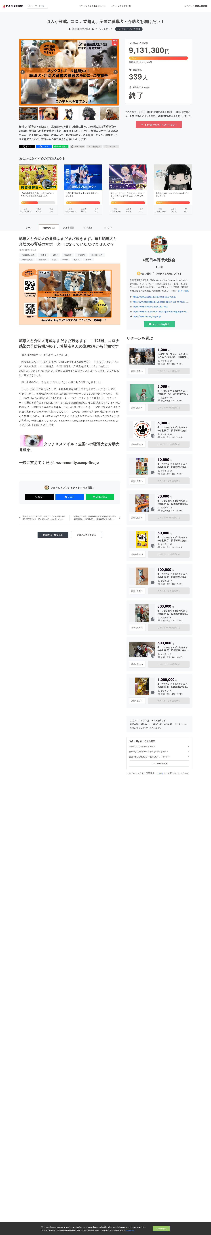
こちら (160, 773)
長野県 (65, 259)
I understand (161, 1228)
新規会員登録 (201, 6)
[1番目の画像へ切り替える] (28, 113)
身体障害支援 (27, 259)
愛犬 (54, 259)
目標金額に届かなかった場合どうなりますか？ (148, 751)
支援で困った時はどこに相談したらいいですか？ (149, 756)
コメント (108, 227)
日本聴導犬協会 (27, 255)
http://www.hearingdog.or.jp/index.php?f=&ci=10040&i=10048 (161, 301)
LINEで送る (62, 146)
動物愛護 (42, 259)
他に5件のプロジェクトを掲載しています (161, 273)
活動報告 (48, 227)
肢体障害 (68, 255)
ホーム (29, 227)
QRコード (113, 146)
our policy (130, 1230)
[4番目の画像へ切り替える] (89, 113)
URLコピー (79, 146)
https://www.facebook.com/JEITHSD (150, 306)
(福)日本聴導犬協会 (81, 29)
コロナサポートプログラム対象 (129, 29)
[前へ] (22, 72)
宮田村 (77, 259)
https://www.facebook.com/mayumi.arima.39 (154, 296)
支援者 (68, 227)
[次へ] (115, 72)
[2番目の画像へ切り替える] (48, 113)
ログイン (188, 6)
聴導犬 (43, 255)
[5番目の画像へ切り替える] (109, 113)
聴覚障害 (81, 255)
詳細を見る (136, 371)
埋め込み (96, 146)
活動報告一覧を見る (53, 534)
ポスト (28, 146)
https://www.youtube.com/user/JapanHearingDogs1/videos (161, 311)
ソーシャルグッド (103, 29)
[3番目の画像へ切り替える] (69, 113)
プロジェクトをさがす (122, 6)
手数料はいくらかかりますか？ (142, 746)
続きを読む (183, 290)
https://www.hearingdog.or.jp (147, 316)
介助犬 (55, 255)
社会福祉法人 (96, 255)
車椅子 (88, 259)
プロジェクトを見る (86, 534)
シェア (45, 146)
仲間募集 (88, 227)
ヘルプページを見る (159, 763)
